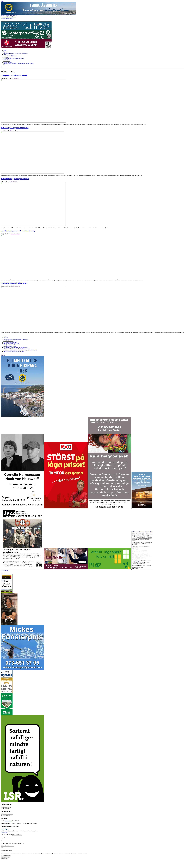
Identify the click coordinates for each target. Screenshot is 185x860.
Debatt (5, 55)
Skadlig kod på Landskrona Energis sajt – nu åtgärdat (15, 347)
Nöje (20, 53)
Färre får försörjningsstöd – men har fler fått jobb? (16, 348)
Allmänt (5, 53)
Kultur (12, 53)
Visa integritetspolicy (5, 855)
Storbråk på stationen (8, 341)
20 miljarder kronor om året (11, 344)
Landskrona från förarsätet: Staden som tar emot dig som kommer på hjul (20, 350)
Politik (23, 53)
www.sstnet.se (4, 832)
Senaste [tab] (5, 336)
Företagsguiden (4, 570)
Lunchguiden (6, 59)
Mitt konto (5, 64)
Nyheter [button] (5, 51)
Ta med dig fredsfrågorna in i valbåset (13, 351)
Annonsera (14, 63)
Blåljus (9, 53)
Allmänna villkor (7, 63)
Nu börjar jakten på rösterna (9, 346)
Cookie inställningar (17, 834)
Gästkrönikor (13, 55)
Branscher (12, 58)
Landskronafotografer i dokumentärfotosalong (18, 231)
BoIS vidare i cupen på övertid (10, 342)
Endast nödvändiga (5, 857)
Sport (26, 53)
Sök (2, 847)
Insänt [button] (4, 54)
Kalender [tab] (5, 337)
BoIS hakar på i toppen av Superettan (14, 128)
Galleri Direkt (6, 61)
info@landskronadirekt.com (7, 814)
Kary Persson (16, 78)
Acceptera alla (4, 858)
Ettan (4, 50)
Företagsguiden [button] (6, 57)
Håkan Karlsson (14, 130)
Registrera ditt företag (19, 58)
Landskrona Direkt (15, 234)
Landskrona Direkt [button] (7, 62)
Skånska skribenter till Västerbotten (14, 283)
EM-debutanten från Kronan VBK (11, 343)
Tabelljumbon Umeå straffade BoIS (14, 75)
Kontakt (31, 63)
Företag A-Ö (6, 58)
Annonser (3, 20)
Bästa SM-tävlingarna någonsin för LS (15, 179)
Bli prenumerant (20, 63)
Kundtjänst (27, 63)
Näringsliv (16, 53)
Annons (2, 1)
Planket (8, 55)
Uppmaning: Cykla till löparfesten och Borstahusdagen (15, 339)
